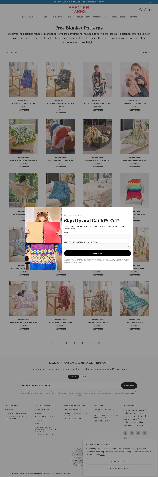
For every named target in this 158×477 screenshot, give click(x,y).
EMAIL (66, 232)
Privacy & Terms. (77, 262)
